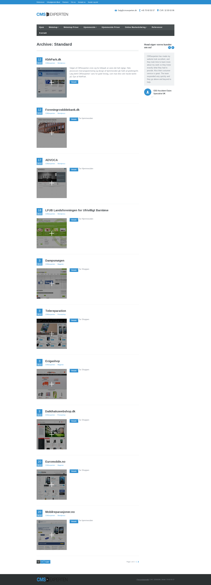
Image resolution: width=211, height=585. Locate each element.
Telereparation (55, 310)
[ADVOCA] (52, 183)
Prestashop (62, 314)
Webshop (53, 27)
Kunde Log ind (93, 2)
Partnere (65, 2)
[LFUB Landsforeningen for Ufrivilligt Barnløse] (52, 233)
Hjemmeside (89, 27)
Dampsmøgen (54, 260)
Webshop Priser (71, 27)
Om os (73, 2)
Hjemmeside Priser (111, 27)
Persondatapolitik (143, 579)
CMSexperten (50, 63)
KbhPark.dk (53, 59)
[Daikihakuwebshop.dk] (52, 434)
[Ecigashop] (52, 384)
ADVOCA (51, 160)
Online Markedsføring (135, 27)
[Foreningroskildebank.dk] (52, 133)
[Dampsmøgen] (52, 283)
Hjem (41, 27)
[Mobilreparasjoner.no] (52, 535)
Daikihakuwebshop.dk (60, 411)
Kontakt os (82, 2)
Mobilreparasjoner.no (60, 511)
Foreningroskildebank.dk (62, 109)
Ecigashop (52, 361)
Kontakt (43, 33)
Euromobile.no (55, 461)
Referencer (40, 2)
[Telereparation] (52, 334)
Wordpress (61, 63)
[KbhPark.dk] (52, 82)
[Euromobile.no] (52, 485)
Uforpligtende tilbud (53, 2)
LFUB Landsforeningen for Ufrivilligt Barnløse (77, 210)
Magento (61, 264)
